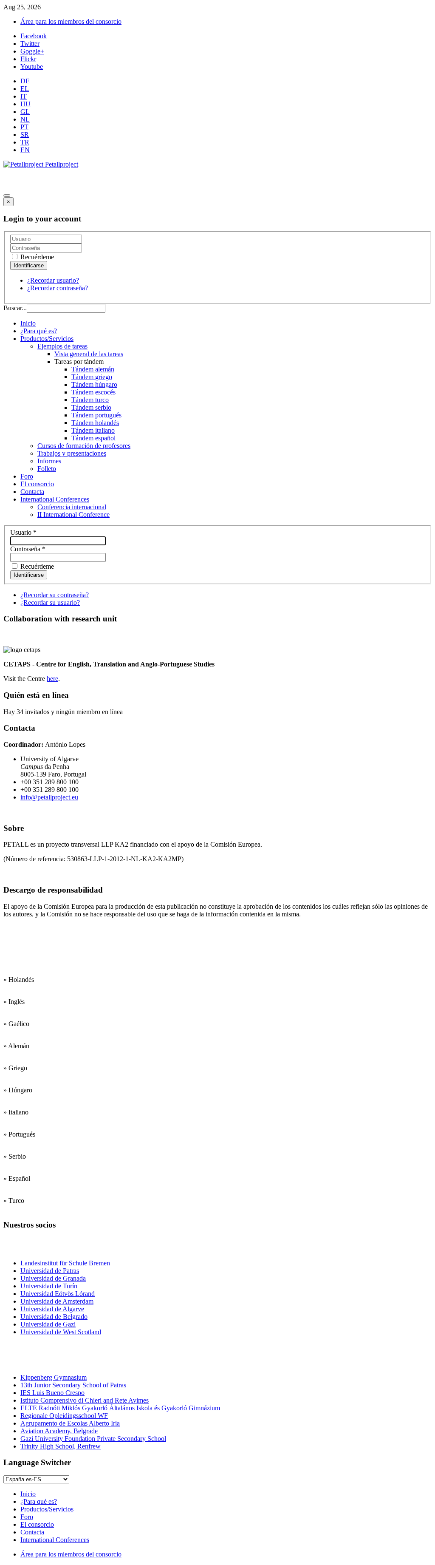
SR (24, 134)
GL (25, 111)
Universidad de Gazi (48, 1324)
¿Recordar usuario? (53, 280)
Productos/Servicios (46, 338)
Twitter (30, 43)
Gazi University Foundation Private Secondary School (93, 1438)
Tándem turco (90, 399)
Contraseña (27, 549)
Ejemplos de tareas (62, 346)
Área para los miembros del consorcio (70, 21)
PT (24, 126)
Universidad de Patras (49, 1270)
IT (23, 96)
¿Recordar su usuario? (50, 602)
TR (24, 142)
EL (24, 88)
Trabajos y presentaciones (71, 453)
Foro (26, 476)
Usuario (23, 532)
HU (25, 104)
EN (25, 149)
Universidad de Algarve (52, 1309)
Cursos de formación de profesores (83, 445)
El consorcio (37, 484)
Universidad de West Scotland (60, 1331)
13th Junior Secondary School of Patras (73, 1385)
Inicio (28, 323)
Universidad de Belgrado (54, 1316)
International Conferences (54, 499)
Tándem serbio (91, 407)
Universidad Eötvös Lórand (57, 1293)
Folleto (46, 468)
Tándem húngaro (94, 384)
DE (25, 81)
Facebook (33, 36)
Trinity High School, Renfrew (60, 1446)
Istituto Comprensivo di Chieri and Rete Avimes (84, 1400)
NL (25, 119)
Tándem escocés (93, 392)
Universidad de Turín (48, 1286)
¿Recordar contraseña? (57, 288)
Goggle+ (32, 51)
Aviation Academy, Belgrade (59, 1431)
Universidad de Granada (53, 1278)
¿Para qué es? (38, 331)
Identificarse (29, 575)
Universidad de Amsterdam (56, 1301)
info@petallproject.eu (49, 797)
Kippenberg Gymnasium (53, 1377)
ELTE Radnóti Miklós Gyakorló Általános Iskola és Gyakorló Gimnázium (120, 1408)
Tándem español (93, 438)
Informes (49, 461)
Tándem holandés (95, 422)
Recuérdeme (36, 257)
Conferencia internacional (71, 506)
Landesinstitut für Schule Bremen (65, 1263)
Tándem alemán (92, 369)
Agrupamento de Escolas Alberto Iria (70, 1423)
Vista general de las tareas (88, 353)
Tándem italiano (93, 430)
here (52, 678)
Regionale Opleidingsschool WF (64, 1415)
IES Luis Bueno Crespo (52, 1392)
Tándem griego (91, 376)
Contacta (32, 491)
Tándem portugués (96, 415)
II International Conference (73, 514)
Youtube (31, 66)
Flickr (28, 58)
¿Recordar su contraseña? (54, 594)
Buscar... (15, 308)
